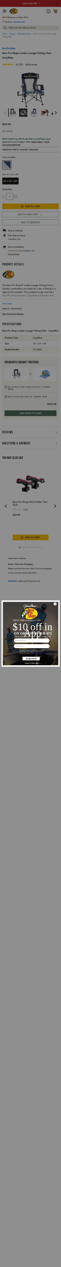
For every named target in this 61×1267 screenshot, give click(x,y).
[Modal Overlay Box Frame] (30, 633)
